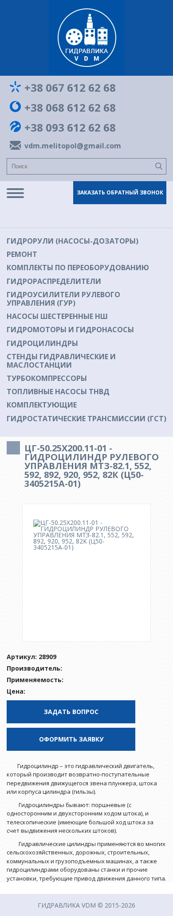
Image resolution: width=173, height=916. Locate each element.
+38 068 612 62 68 (70, 107)
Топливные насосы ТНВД (58, 391)
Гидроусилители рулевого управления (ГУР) (63, 299)
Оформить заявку (71, 739)
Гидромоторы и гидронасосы (70, 329)
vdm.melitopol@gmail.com (71, 145)
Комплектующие (42, 405)
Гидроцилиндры (42, 343)
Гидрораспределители (54, 281)
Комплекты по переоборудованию (78, 267)
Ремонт (22, 254)
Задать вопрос (71, 711)
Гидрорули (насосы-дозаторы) (72, 241)
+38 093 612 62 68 (70, 127)
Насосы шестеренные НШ (57, 316)
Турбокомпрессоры (47, 378)
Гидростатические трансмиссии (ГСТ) (86, 418)
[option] (86, 535)
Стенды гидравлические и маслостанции (61, 361)
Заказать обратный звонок (120, 192)
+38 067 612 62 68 (70, 87)
